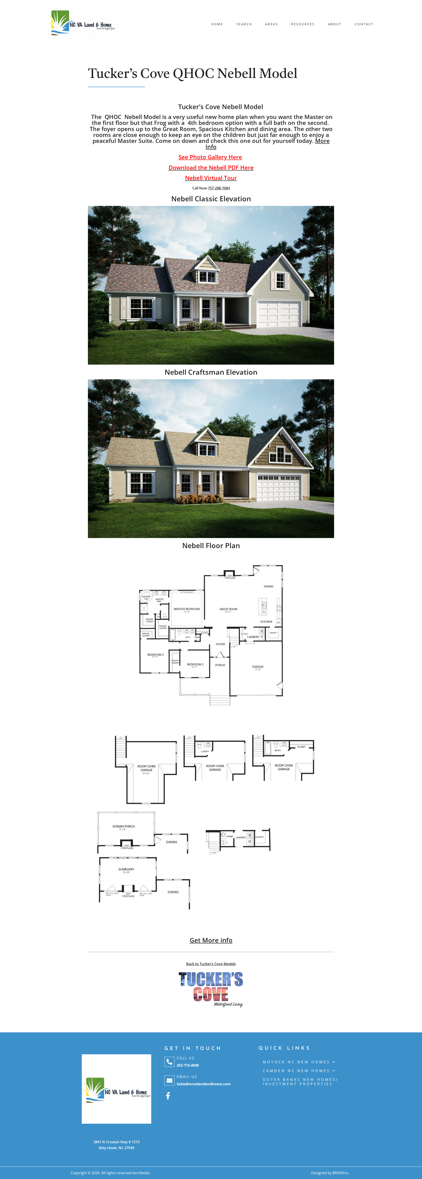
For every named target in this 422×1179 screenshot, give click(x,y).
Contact (364, 24)
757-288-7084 (219, 188)
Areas (271, 24)
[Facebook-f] (168, 1095)
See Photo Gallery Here (210, 157)
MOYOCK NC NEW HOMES (296, 1062)
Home (217, 24)
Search (244, 24)
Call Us (186, 1058)
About (335, 24)
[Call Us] (169, 1062)
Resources (303, 24)
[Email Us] (169, 1080)
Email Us (187, 1076)
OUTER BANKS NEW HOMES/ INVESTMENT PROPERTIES (301, 1081)
